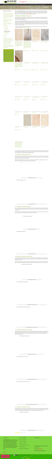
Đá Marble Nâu (6, 28)
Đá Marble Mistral (43, 97)
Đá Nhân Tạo (5, 35)
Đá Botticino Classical (26, 82)
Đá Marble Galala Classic (35, 97)
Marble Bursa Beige (26, 97)
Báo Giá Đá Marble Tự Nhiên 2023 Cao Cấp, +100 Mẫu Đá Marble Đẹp (24, 8)
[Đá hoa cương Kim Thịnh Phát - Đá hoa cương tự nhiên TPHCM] (10, 2)
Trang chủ (10, 8)
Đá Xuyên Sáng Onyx (30, 4)
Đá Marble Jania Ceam (18, 97)
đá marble (11, 4)
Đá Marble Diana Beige (44, 82)
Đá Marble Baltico (17, 112)
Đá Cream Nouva (34, 127)
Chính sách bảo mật (7, 450)
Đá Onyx (4, 36)
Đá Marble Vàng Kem (7, 31)
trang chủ (4, 4)
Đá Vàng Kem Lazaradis (44, 112)
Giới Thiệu (42, 4)
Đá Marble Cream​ (43, 127)
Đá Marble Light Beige (35, 82)
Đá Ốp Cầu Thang (16, 4)
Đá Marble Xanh (6, 33)
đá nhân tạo (35, 4)
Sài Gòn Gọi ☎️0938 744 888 (5, 455)
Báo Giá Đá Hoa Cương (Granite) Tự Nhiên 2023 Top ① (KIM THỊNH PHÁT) (8, 20)
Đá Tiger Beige (17, 127)
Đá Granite (8, 4)
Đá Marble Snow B (26, 112)
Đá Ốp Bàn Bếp (20, 4)
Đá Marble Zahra (34, 112)
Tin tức (39, 4)
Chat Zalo (2, 453)
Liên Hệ (45, 4)
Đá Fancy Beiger (26, 127)
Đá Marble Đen (6, 26)
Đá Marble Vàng (6, 30)
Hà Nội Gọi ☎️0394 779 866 (5, 457)
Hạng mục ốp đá (25, 4)
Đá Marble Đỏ (6, 27)
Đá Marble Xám (6, 32)
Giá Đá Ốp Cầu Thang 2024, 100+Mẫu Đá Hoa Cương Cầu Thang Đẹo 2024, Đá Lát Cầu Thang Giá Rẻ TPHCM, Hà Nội (8, 46)
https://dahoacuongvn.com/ (26, 27)
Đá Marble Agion (17, 82)
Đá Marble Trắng (6, 29)
